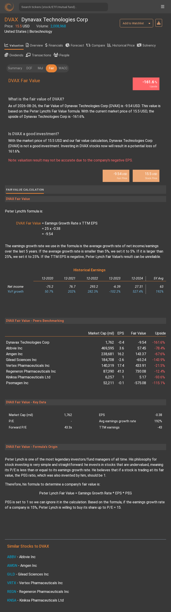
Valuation (17, 45)
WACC (63, 68)
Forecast (77, 45)
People (64, 55)
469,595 (107, 348)
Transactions (41, 55)
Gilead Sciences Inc (21, 360)
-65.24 (141, 360)
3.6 (121, 348)
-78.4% (159, 348)
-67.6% (159, 354)
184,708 (107, 360)
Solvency (149, 45)
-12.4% (159, 371)
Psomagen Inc (17, 383)
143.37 (140, 354)
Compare (98, 45)
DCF (29, 68)
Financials (56, 45)
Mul (40, 68)
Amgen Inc (14, 354)
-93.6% (159, 377)
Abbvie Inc (14, 348)
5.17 (142, 377)
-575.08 (140, 383)
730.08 (140, 371)
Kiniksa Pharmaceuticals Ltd (28, 377)
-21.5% (159, 365)
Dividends (16, 55)
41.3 (120, 371)
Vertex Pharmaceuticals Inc (28, 365)
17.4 (120, 365)
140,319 (107, 365)
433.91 (140, 365)
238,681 (107, 354)
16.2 (120, 354)
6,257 (109, 377)
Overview (36, 45)
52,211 (108, 383)
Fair (51, 68)
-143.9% (158, 360)
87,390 (108, 371)
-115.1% (158, 383)
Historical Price (123, 45)
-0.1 (121, 383)
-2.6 (121, 360)
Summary (15, 68)
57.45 (141, 348)
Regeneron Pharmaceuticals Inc (31, 371)
